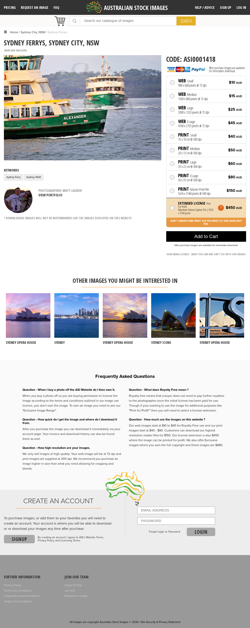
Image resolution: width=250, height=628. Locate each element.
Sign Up (225, 7)
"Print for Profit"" (139, 410)
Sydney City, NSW (33, 32)
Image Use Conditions (18, 601)
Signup (19, 539)
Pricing (10, 7)
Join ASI (69, 590)
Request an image (34, 7)
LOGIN (201, 531)
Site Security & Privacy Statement (160, 622)
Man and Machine (15, 50)
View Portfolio (50, 195)
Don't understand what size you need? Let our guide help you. (206, 222)
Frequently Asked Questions (22, 596)
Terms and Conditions (18, 590)
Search (186, 21)
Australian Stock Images (136, 8)
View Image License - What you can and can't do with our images (206, 254)
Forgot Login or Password (164, 531)
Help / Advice (205, 7)
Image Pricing (73, 585)
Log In (241, 7)
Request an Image (76, 596)
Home (14, 32)
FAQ (56, 7)
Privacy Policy (12, 585)
